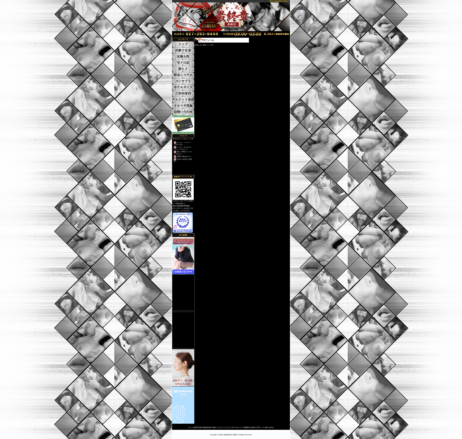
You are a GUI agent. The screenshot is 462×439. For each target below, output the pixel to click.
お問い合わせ (269, 427)
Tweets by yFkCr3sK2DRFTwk (182, 174)
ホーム (190, 427)
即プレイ (260, 427)
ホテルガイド (236, 427)
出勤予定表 (198, 427)
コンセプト (227, 427)
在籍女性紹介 (207, 427)
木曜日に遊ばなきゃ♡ (184, 156)
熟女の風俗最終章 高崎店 (228, 435)
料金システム (217, 427)
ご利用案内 (246, 427)
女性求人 (253, 427)
